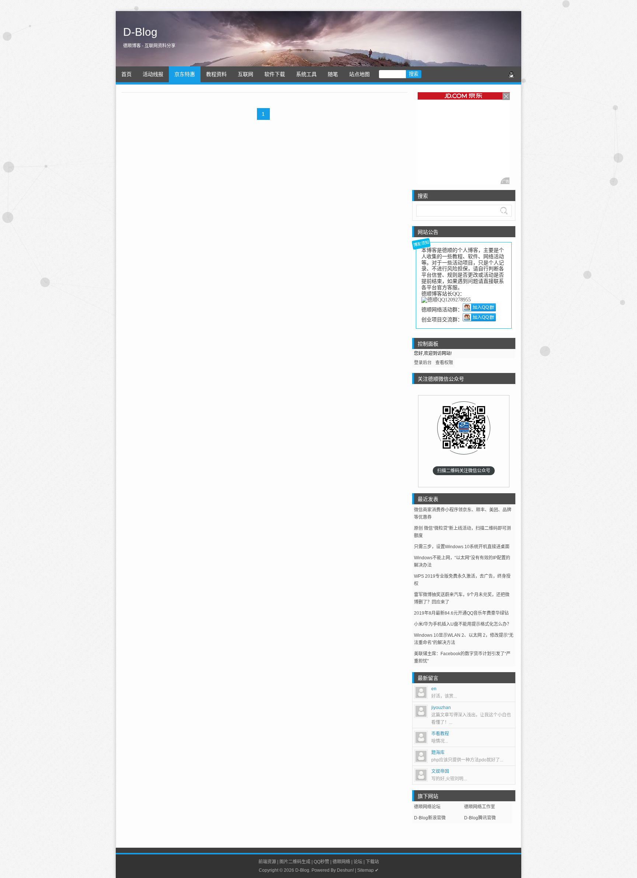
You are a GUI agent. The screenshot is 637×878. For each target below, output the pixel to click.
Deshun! (345, 870)
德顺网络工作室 (479, 806)
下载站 (372, 861)
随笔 (333, 74)
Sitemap (365, 870)
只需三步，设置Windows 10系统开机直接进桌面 (461, 546)
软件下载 (274, 74)
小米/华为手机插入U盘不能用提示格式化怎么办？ (462, 624)
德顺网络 (341, 861)
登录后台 (423, 362)
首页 (126, 74)
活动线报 (153, 74)
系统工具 (306, 74)
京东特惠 (184, 74)
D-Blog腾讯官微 (480, 817)
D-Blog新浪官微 (430, 817)
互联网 (245, 74)
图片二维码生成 (294, 861)
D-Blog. (302, 870)
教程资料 (216, 74)
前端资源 (267, 861)
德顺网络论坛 (427, 806)
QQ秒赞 (321, 861)
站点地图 (359, 74)
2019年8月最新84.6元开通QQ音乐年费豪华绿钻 (461, 613)
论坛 (358, 861)
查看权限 (444, 362)
